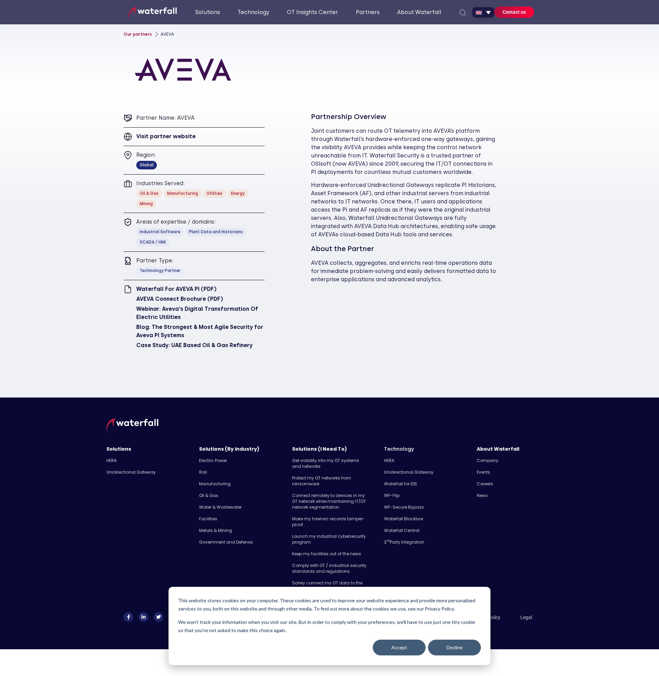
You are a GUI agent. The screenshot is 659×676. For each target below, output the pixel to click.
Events (483, 472)
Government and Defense (226, 542)
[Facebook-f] (128, 617)
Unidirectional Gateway (131, 472)
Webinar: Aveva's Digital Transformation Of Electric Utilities (197, 313)
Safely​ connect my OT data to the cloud (327, 586)
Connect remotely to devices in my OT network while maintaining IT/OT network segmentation (329, 501)
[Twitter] (158, 617)
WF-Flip (392, 495)
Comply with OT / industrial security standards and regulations (329, 568)
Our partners (138, 34)
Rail (203, 472)
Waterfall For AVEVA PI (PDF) (176, 289)
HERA (111, 460)
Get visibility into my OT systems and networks (325, 463)
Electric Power (213, 460)
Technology (399, 449)
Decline (455, 647)
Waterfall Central (401, 530)
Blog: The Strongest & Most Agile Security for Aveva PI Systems (199, 331)
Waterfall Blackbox (403, 519)
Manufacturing (215, 484)
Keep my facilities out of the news (326, 554)
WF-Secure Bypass (404, 507)
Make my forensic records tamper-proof (328, 521)
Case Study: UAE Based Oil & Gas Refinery (194, 345)
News (482, 495)
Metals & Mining (215, 530)
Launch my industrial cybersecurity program (329, 539)
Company (487, 460)
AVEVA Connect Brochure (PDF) (179, 299)
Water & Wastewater (220, 507)
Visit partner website (166, 136)
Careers (485, 484)
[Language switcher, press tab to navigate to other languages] (483, 12)
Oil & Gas (208, 495)
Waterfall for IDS (400, 484)
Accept (399, 647)
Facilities (208, 519)
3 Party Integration (404, 542)
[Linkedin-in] (143, 617)
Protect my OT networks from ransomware (321, 481)
